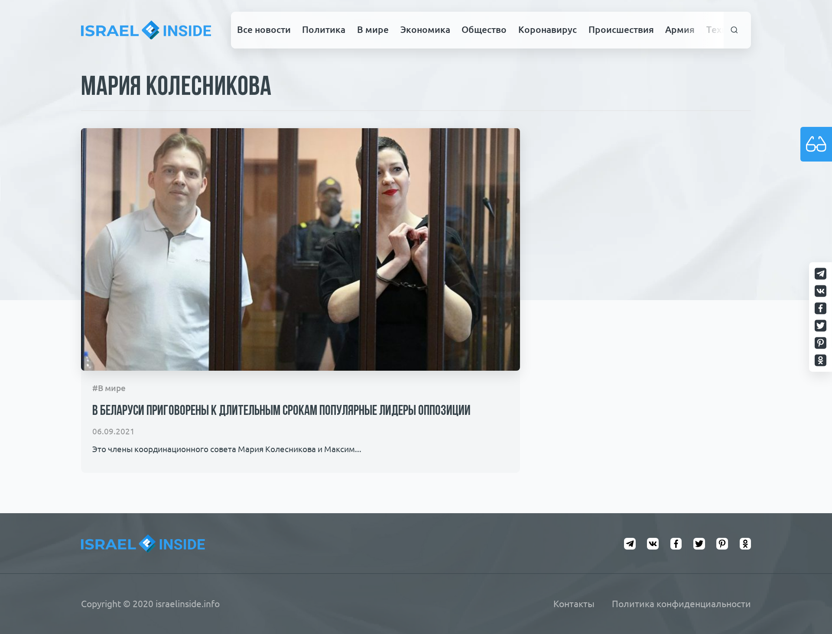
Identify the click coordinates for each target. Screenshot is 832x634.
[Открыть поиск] (734, 30)
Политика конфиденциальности (681, 603)
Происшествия (621, 29)
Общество (484, 29)
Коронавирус (547, 29)
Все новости (264, 29)
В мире (373, 29)
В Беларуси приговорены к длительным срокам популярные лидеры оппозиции (281, 411)
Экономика (425, 29)
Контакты (574, 603)
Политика (323, 29)
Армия (680, 29)
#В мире (109, 388)
